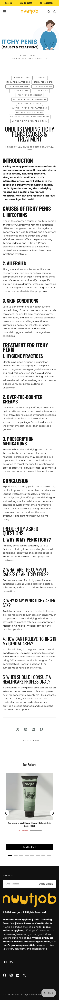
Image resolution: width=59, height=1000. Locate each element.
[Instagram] (11, 975)
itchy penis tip (40, 91)
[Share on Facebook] (41, 729)
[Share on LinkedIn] (33, 729)
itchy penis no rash (18, 86)
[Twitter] (24, 975)
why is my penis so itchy (29, 112)
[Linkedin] (18, 975)
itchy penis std (19, 91)
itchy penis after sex (18, 82)
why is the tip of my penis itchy (29, 121)
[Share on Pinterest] (26, 729)
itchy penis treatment (29, 95)
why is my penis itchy (29, 104)
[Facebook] (5, 975)
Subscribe (46, 884)
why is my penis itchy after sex (29, 108)
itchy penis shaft (42, 86)
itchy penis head (43, 82)
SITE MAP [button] (8, 961)
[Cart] (54, 12)
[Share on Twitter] (18, 729)
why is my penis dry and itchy (29, 99)
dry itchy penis (21, 78)
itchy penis (40, 78)
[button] (5, 12)
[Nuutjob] (29, 900)
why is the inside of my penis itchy (29, 117)
